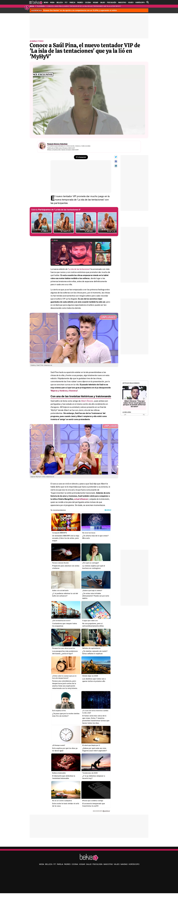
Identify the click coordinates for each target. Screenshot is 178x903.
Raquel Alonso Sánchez (57, 144)
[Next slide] (143, 398)
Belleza (48, 864)
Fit (54, 864)
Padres (67, 864)
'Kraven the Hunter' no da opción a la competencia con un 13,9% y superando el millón (74, 10)
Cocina (75, 864)
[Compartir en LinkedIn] (116, 166)
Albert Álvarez (87, 401)
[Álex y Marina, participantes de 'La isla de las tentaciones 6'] (63, 232)
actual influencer (81, 499)
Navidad (124, 864)
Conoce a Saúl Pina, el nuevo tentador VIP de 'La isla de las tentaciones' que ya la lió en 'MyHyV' (84, 6)
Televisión (40, 6)
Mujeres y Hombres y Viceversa (64, 390)
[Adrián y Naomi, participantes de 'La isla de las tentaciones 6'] (85, 232)
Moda (41, 864)
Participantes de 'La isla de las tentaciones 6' (59, 209)
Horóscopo (134, 864)
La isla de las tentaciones (79, 269)
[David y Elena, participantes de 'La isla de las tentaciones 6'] (108, 232)
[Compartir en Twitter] (116, 157)
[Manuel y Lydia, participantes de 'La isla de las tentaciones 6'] (41, 232)
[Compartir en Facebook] (116, 161)
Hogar (82, 864)
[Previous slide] (125, 398)
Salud (89, 864)
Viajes (117, 864)
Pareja (60, 864)
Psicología (98, 864)
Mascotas (108, 864)
